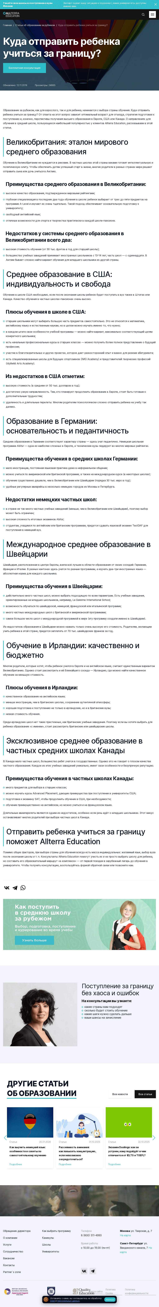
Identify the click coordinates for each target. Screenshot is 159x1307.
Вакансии (8, 1258)
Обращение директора (16, 1230)
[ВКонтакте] (7, 887)
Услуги (7, 1244)
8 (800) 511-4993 (91, 1235)
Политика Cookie (111, 1291)
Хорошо (110, 1299)
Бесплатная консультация (24, 67)
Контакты (9, 1265)
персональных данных (68, 1301)
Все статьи (145, 1094)
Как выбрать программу (56, 1230)
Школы (46, 1244)
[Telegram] (15, 887)
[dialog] (79, 1299)
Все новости (120, 1094)
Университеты (50, 1251)
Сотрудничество (13, 1251)
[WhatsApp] (23, 887)
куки (52, 1301)
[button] (154, 1137)
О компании (10, 1237)
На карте (125, 1235)
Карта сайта (95, 1291)
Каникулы (48, 1237)
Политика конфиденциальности (136, 1291)
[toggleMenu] (152, 14)
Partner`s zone (12, 1272)
